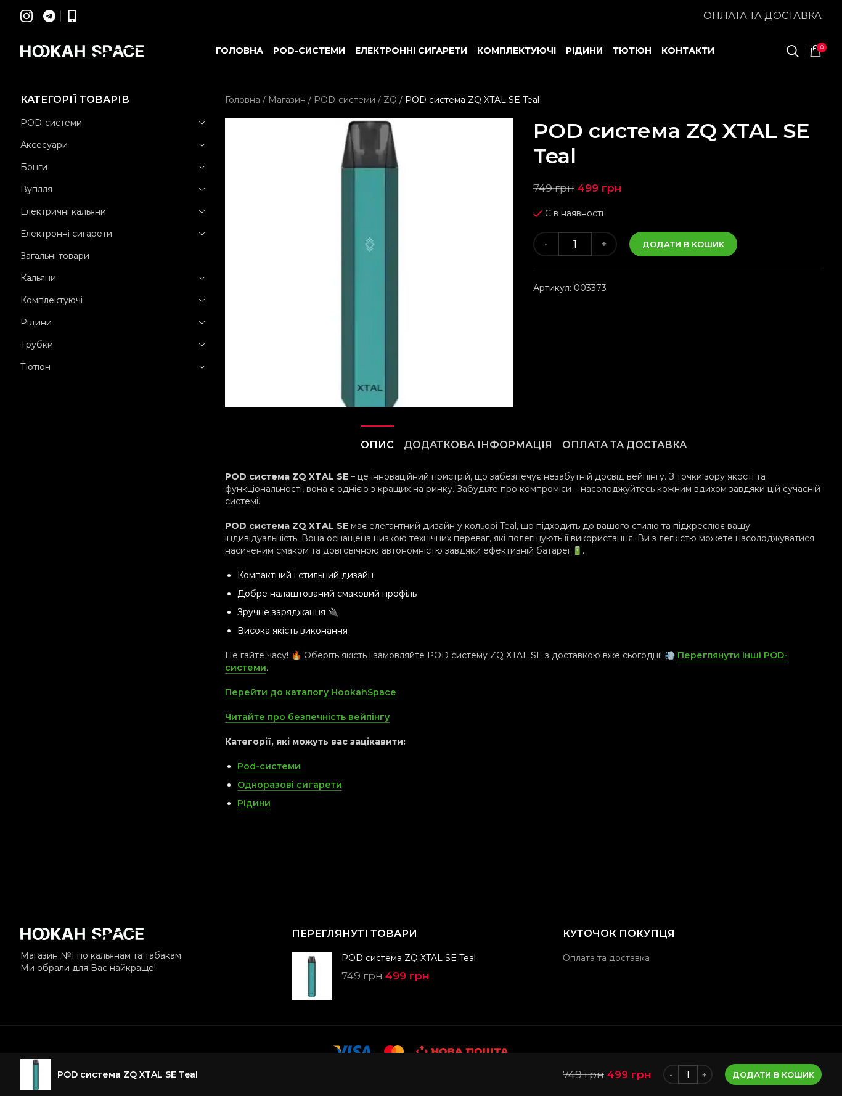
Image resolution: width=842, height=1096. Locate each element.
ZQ (390, 99)
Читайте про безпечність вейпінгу (307, 716)
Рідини (36, 322)
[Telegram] (49, 16)
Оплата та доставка (762, 16)
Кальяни (38, 278)
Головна (242, 99)
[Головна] (82, 51)
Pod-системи (269, 766)
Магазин (287, 99)
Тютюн (35, 366)
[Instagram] (26, 16)
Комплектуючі (51, 300)
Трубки (36, 344)
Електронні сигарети (66, 233)
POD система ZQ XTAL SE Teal (408, 957)
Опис (377, 445)
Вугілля (36, 189)
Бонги (33, 167)
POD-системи (51, 122)
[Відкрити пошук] (793, 51)
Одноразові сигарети (289, 784)
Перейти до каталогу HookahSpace (310, 692)
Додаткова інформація (478, 445)
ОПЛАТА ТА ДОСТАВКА (624, 445)
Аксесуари (44, 144)
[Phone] (72, 16)
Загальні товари (54, 255)
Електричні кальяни (63, 211)
